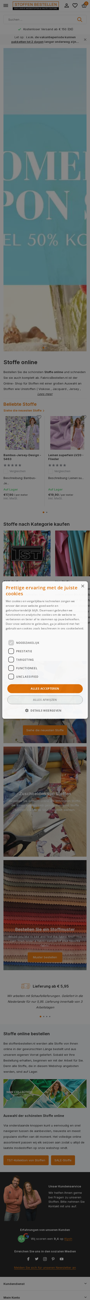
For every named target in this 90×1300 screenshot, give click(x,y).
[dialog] (45, 650)
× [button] (82, 586)
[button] (45, 710)
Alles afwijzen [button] (45, 699)
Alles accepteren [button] (45, 689)
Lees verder (14, 633)
